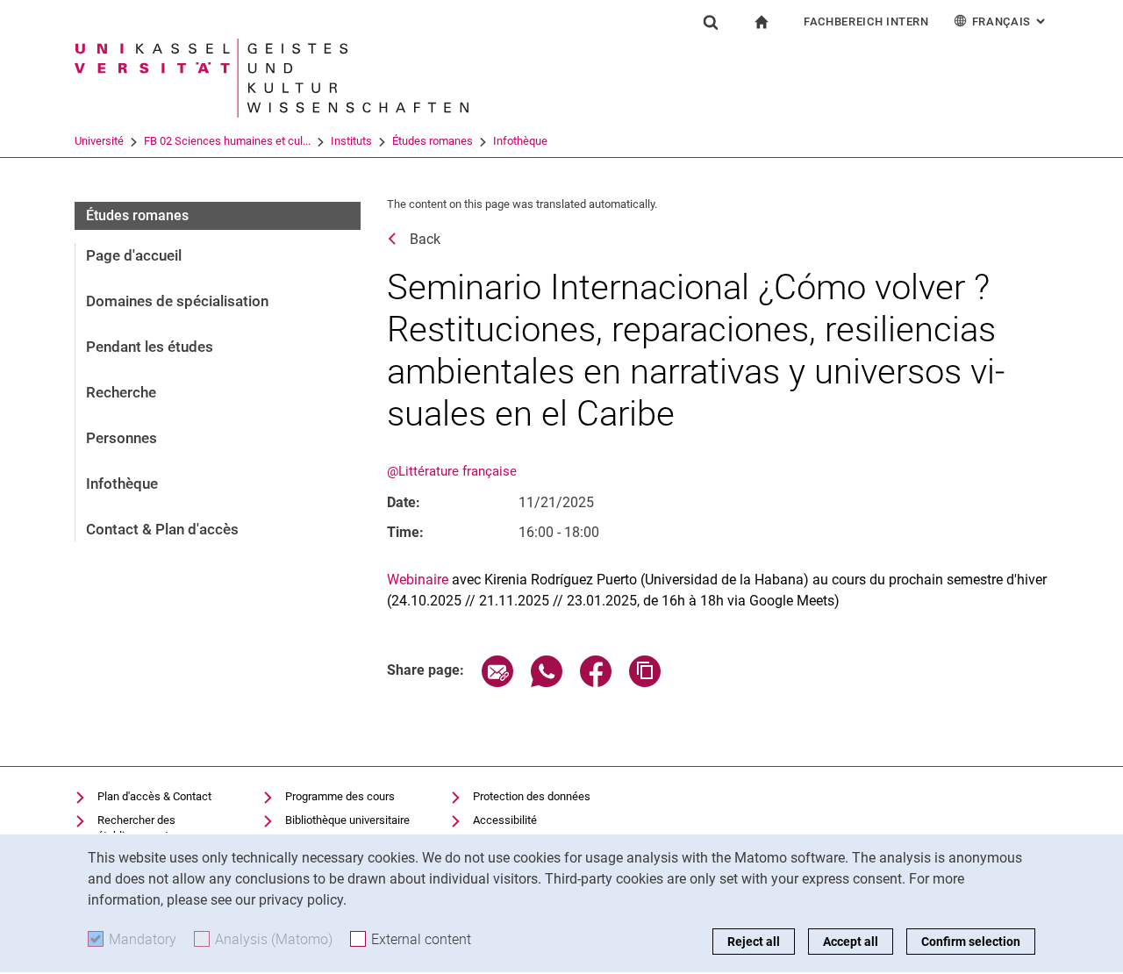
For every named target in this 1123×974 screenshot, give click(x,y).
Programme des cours (340, 796)
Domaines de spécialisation (177, 301)
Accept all (850, 942)
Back (425, 239)
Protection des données (531, 796)
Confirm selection (970, 942)
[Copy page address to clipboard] (645, 682)
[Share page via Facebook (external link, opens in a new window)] (596, 682)
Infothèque (520, 140)
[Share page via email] (497, 682)
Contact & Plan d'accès (162, 529)
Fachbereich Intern (866, 21)
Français (1010, 21)
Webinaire (417, 579)
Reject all (753, 942)
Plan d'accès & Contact (154, 796)
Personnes (121, 438)
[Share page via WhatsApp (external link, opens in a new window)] (546, 682)
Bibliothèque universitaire (347, 820)
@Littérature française (452, 471)
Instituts (351, 140)
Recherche (121, 392)
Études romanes (432, 140)
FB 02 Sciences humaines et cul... (227, 140)
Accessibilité (505, 820)
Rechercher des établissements (136, 827)
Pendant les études (149, 346)
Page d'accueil (134, 255)
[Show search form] (710, 22)
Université (99, 140)
